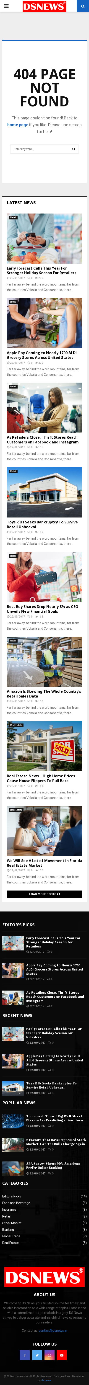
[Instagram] (49, 1355)
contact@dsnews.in (53, 1330)
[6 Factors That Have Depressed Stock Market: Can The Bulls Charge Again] (13, 1145)
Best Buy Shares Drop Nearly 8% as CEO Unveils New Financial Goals (42, 609)
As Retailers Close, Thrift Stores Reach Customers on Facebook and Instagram (43, 440)
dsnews (46, 1380)
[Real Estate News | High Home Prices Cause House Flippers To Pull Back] (44, 746)
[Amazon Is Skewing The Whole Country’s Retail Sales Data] (44, 662)
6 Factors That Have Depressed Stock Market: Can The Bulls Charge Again (56, 1142)
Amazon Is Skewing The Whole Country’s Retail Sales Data (44, 694)
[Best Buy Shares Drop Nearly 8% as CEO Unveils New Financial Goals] (44, 577)
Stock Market (11, 1223)
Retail (13, 217)
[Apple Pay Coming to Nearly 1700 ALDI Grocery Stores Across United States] (44, 323)
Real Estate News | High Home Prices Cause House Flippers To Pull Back (41, 778)
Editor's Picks (11, 1196)
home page (17, 124)
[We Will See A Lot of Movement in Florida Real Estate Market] (44, 831)
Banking (8, 1229)
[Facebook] (25, 1355)
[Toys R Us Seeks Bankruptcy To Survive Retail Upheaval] (44, 492)
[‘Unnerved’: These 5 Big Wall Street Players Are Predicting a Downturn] (13, 1121)
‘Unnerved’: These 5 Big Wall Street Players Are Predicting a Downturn (54, 1118)
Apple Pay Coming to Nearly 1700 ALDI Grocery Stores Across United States (42, 355)
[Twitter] (37, 1355)
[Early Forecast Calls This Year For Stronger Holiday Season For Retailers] (44, 239)
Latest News (21, 202)
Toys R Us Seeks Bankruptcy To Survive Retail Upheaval (42, 524)
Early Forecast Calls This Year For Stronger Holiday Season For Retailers (41, 270)
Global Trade (11, 1236)
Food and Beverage (16, 1203)
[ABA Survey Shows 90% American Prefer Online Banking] (13, 1168)
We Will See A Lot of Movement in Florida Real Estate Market (44, 863)
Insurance (9, 1209)
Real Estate (16, 725)
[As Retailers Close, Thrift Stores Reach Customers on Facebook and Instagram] (44, 408)
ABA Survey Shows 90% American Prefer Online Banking (53, 1165)
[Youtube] (62, 1355)
